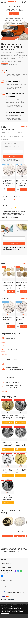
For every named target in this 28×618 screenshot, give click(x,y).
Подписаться (12, 156)
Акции (24, 263)
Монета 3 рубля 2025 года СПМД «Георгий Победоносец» (7, 470)
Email (4, 148)
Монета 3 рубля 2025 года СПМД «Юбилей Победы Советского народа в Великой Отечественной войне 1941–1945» (20, 444)
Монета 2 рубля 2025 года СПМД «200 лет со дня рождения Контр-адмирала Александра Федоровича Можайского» (7, 497)
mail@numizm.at (6, 573)
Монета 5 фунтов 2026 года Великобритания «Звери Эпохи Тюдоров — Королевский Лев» (22, 181)
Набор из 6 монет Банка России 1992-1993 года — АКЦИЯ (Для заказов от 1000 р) (8, 284)
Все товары (23, 126)
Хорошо (5, 615)
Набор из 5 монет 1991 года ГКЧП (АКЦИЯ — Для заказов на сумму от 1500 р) (21, 284)
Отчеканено (4, 599)
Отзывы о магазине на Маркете (15, 592)
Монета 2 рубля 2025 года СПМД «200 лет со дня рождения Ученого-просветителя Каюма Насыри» (7, 444)
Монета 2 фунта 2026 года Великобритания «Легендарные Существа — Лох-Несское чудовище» (8, 181)
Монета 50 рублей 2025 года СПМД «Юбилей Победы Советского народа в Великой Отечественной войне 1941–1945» (7, 417)
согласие (13, 159)
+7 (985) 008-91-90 (6, 570)
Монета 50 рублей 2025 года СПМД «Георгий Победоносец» (20, 470)
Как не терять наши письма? (15, 586)
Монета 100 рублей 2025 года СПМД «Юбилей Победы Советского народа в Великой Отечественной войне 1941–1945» (20, 417)
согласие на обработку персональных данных (11, 250)
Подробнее (4, 354)
